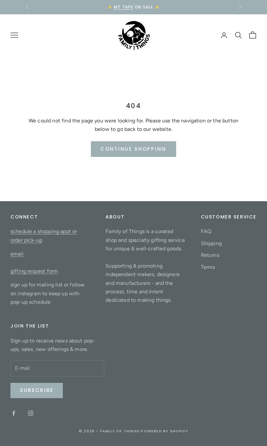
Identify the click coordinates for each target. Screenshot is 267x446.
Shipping (211, 243)
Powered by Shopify (164, 431)
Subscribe (36, 390)
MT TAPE (123, 7)
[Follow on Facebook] (13, 413)
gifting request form (34, 271)
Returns (210, 255)
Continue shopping (133, 149)
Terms (208, 267)
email (16, 254)
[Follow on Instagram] (30, 413)
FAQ (206, 231)
